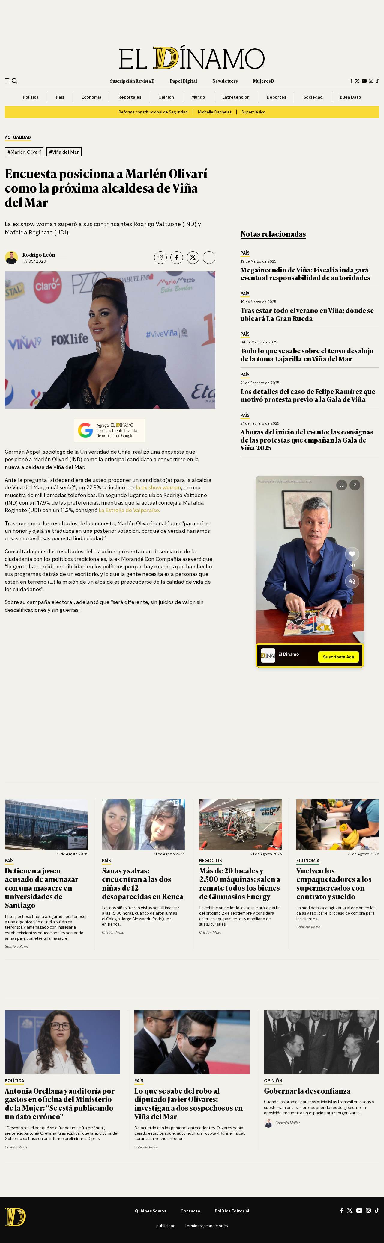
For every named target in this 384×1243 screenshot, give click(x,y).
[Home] (192, 56)
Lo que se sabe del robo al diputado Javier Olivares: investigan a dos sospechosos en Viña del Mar (188, 1103)
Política (31, 96)
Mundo (198, 96)
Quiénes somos (150, 1210)
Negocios (210, 861)
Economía (91, 96)
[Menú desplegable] (7, 81)
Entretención (236, 96)
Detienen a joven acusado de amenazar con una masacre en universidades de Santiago (41, 887)
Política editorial (232, 1210)
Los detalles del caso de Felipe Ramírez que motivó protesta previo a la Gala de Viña (308, 395)
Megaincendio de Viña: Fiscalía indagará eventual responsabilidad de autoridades (305, 273)
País (60, 96)
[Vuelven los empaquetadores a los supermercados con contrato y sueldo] (337, 824)
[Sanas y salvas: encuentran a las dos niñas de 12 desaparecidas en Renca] (143, 824)
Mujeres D (263, 81)
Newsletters (225, 81)
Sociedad (313, 96)
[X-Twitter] (357, 81)
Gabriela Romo (17, 946)
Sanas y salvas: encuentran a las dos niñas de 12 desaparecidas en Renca (142, 883)
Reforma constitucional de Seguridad (153, 111)
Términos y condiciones (206, 1225)
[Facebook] (351, 81)
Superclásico (254, 111)
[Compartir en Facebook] (176, 257)
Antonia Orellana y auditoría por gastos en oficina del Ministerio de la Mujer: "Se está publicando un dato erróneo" (59, 1103)
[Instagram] (371, 81)
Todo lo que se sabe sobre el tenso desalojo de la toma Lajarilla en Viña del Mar (307, 354)
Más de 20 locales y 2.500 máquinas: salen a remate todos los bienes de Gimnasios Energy (239, 883)
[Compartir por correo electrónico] (160, 257)
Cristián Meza (113, 932)
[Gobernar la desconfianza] (321, 1042)
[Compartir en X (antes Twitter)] (193, 257)
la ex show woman (158, 487)
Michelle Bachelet (215, 111)
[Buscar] (14, 81)
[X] (350, 1210)
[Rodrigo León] (11, 257)
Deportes (276, 96)
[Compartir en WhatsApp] (209, 257)
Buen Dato (350, 96)
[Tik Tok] (377, 1210)
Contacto (190, 1210)
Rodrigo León (38, 254)
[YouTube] (364, 81)
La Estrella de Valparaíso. (129, 510)
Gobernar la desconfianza (307, 1090)
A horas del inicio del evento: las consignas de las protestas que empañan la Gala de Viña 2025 (307, 439)
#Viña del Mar (64, 152)
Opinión (166, 96)
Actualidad (18, 137)
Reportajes (129, 96)
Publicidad (166, 1225)
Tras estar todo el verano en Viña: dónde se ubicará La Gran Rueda (307, 314)
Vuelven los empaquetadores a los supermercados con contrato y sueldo (334, 883)
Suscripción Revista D (132, 81)
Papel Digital (183, 81)
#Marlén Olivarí (24, 152)
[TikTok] (377, 81)
